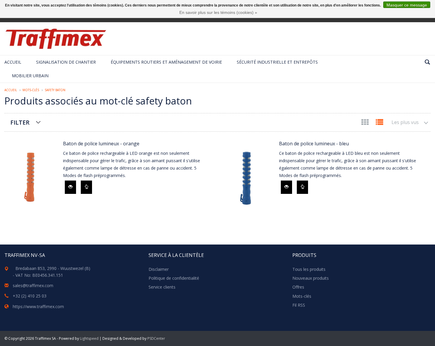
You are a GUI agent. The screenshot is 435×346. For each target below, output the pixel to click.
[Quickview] (70, 187)
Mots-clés (30, 90)
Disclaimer (159, 269)
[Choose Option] (86, 187)
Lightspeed (89, 338)
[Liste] (379, 123)
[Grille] (365, 123)
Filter (20, 122)
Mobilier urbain (30, 75)
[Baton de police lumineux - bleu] (246, 176)
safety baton (55, 90)
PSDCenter (156, 338)
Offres (298, 287)
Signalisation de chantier (66, 62)
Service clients (162, 287)
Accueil (12, 62)
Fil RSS (298, 305)
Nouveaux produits (310, 278)
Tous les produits (309, 269)
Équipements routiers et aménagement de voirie (166, 62)
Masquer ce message (406, 5)
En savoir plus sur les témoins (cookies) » (218, 12)
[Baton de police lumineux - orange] (30, 176)
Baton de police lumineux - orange (101, 144)
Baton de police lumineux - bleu (314, 144)
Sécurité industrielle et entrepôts (277, 62)
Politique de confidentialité (174, 278)
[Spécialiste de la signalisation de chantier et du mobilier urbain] (55, 39)
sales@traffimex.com (33, 285)
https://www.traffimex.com (38, 306)
